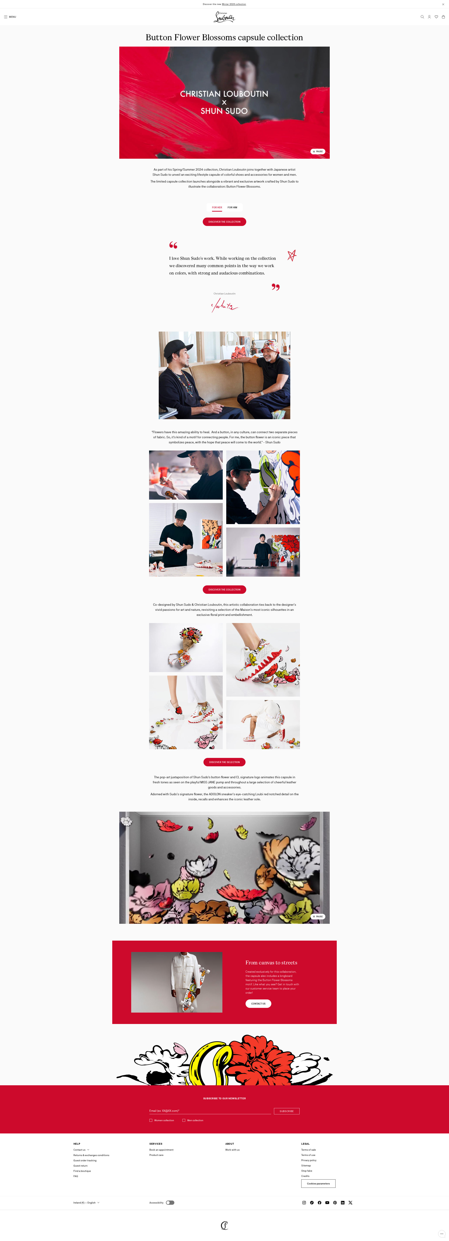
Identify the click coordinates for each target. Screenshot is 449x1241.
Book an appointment (161, 1149)
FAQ (75, 1176)
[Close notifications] (443, 4)
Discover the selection (224, 762)
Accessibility (156, 1202)
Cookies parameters (318, 1183)
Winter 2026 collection (234, 4)
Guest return (80, 1165)
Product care (156, 1155)
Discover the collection (224, 221)
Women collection (164, 1120)
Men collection (195, 1120)
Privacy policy (308, 1160)
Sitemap (306, 1165)
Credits (305, 1176)
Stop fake (306, 1170)
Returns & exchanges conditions (91, 1155)
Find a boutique (82, 1171)
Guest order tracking (84, 1160)
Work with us (232, 1149)
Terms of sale (308, 1149)
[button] (441, 1233)
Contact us (258, 1003)
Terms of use (308, 1155)
